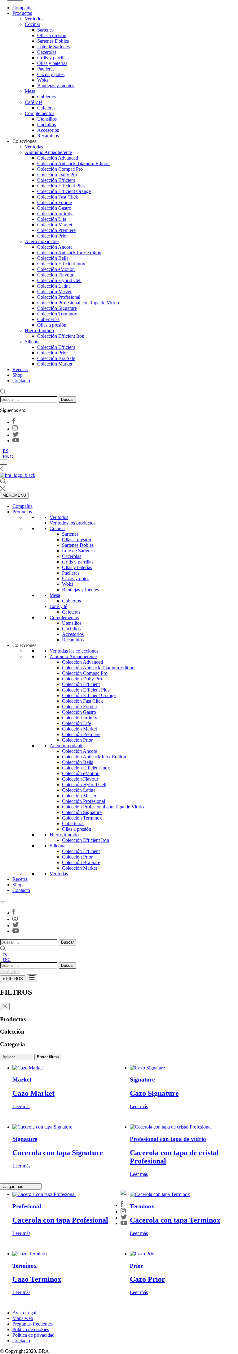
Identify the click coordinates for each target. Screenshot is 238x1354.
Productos (22, 13)
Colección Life (51, 219)
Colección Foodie (54, 202)
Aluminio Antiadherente (48, 152)
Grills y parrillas (52, 57)
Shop (17, 375)
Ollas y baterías (52, 63)
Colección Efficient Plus (61, 185)
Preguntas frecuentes (32, 1323)
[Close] (2, 902)
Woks (42, 80)
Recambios (48, 135)
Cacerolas (46, 52)
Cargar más (13, 1186)
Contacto (21, 380)
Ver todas (34, 146)
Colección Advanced (57, 158)
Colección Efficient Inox (61, 263)
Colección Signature (57, 308)
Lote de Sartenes (53, 46)
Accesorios (48, 130)
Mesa (30, 91)
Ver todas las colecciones (74, 650)
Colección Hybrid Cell (59, 280)
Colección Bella (52, 258)
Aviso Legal (24, 1312)
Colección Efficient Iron (60, 336)
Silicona (33, 341)
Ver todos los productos (72, 522)
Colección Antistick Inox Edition (69, 252)
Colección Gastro (54, 208)
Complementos (39, 113)
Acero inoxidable (42, 241)
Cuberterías (48, 319)
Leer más (21, 1106)
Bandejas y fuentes (55, 85)
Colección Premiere (56, 230)
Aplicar (9, 1057)
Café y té (33, 102)
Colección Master (54, 291)
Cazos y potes (50, 74)
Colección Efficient (56, 180)
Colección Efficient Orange (64, 191)
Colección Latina (54, 286)
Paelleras (46, 68)
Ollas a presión (51, 35)
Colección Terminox (57, 313)
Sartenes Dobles (53, 41)
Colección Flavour (55, 274)
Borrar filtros (48, 1057)
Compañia (22, 7)
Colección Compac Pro (60, 169)
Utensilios (47, 119)
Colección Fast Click (57, 196)
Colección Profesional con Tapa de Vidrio (78, 302)
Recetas (20, 369)
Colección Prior (52, 235)
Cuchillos (46, 124)
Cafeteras (46, 107)
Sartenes (45, 29)
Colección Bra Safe (56, 358)
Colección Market (54, 224)
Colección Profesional (58, 297)
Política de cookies (30, 1329)
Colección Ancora (55, 247)
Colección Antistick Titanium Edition (73, 163)
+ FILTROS (12, 978)
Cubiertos (46, 96)
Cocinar (32, 24)
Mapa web (22, 1318)
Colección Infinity (55, 213)
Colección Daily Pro (57, 174)
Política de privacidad (33, 1335)
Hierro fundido (39, 330)
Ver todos (34, 18)
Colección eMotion (56, 269)
